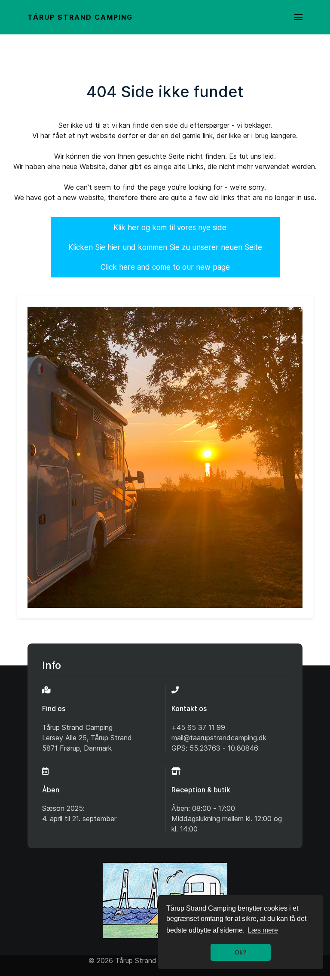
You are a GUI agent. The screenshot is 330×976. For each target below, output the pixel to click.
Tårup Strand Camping (80, 17)
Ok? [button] (241, 952)
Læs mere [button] (263, 930)
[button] (298, 17)
